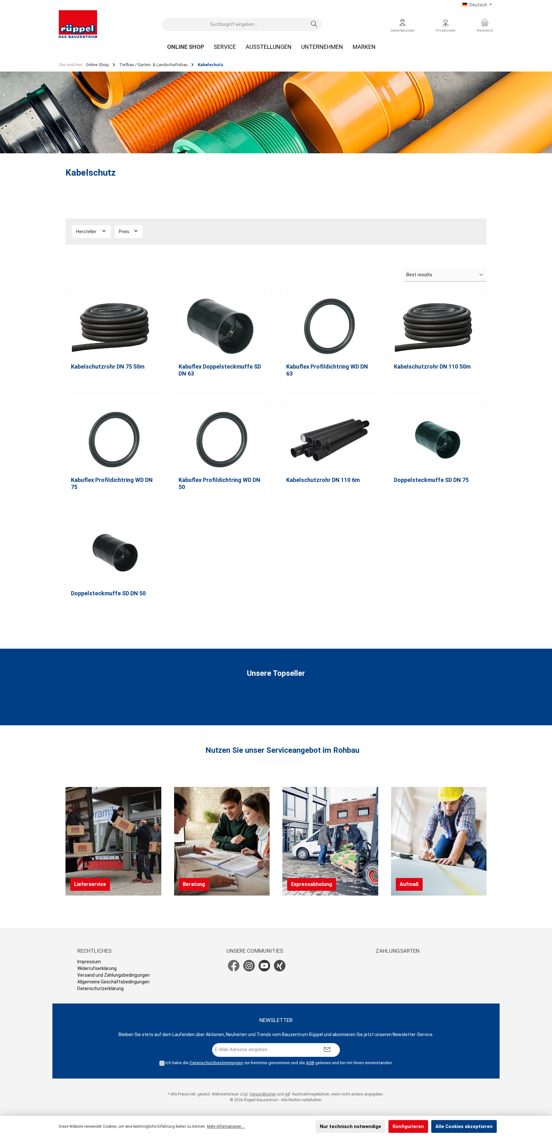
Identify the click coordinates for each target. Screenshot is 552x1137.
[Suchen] (314, 24)
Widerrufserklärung (97, 968)
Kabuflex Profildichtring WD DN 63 (327, 370)
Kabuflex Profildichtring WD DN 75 (112, 483)
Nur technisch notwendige (350, 1126)
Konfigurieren (408, 1126)
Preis (125, 231)
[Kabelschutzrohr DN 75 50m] (114, 326)
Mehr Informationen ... (226, 1126)
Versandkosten (262, 1094)
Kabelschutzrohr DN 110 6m (323, 480)
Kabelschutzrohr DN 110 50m (432, 366)
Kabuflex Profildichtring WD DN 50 (219, 483)
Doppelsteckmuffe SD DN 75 (431, 480)
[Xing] (279, 965)
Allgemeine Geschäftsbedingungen (113, 981)
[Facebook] (233, 965)
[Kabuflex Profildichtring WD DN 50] (222, 440)
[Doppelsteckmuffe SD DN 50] (114, 553)
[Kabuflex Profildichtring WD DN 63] (329, 326)
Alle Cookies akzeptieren (464, 1126)
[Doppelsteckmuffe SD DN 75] (437, 440)
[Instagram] (249, 965)
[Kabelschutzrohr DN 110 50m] (437, 326)
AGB (310, 1062)
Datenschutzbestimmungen (216, 1062)
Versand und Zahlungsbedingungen (113, 975)
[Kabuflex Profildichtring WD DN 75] (114, 440)
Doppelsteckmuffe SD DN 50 (108, 593)
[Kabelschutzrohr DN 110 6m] (329, 440)
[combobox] (234, 24)
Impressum (89, 961)
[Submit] (327, 1050)
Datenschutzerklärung (100, 988)
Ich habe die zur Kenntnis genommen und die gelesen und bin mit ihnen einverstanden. (279, 1062)
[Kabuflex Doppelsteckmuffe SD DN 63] (222, 326)
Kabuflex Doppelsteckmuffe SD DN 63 (220, 370)
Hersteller (87, 231)
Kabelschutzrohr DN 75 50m (107, 366)
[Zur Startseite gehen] (78, 24)
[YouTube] (264, 965)
